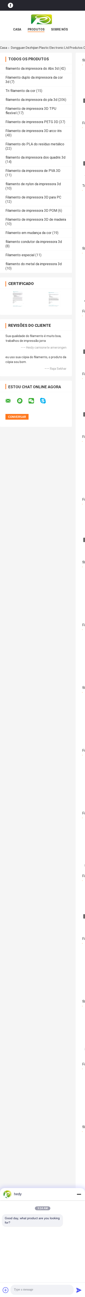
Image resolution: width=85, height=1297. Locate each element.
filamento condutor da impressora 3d (33, 242)
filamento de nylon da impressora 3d (33, 184)
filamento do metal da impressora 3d (33, 264)
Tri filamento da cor (20, 91)
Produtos (36, 29)
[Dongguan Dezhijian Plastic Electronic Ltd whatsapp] (22, 401)
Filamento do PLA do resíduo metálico (34, 144)
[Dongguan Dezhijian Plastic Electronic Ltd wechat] (34, 401)
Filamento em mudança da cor (28, 233)
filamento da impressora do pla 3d (31, 100)
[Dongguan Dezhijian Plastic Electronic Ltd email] (10, 401)
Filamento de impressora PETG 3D (31, 122)
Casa (17, 29)
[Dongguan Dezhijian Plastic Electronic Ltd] (42, 19)
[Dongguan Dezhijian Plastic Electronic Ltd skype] (45, 401)
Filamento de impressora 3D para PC (33, 197)
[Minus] (79, 1194)
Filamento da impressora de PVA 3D (32, 171)
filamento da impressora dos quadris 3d (35, 157)
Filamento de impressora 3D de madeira (35, 219)
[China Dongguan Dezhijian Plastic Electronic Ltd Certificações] (18, 299)
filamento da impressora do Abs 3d (32, 68)
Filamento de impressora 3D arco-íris (33, 131)
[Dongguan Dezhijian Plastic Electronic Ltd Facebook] (10, 5)
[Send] (78, 1290)
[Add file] (6, 1290)
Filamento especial (19, 255)
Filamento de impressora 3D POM (31, 211)
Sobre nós (59, 29)
